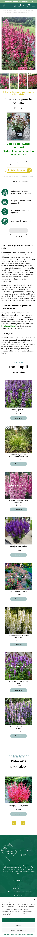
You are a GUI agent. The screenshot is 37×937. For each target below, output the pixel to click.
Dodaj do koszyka (16, 170)
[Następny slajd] (23, 823)
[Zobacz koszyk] (27, 6)
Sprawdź (14, 213)
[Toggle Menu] (33, 6)
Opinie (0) (18, 237)
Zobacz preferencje (18, 930)
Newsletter (18, 895)
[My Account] (23, 6)
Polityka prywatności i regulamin (24, 934)
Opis (18, 230)
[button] (34, 899)
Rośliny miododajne (18, 94)
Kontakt (18, 885)
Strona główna (8, 10)
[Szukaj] (15, 6)
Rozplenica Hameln (9, 326)
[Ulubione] (19, 6)
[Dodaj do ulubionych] (6, 382)
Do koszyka (18, 418)
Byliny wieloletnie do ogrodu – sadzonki (18, 92)
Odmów (19, 925)
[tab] (18, 230)
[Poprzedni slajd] (14, 823)
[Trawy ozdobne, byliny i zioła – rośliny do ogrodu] (4, 6)
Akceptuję (18, 920)
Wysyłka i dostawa (18, 888)
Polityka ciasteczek (8, 934)
